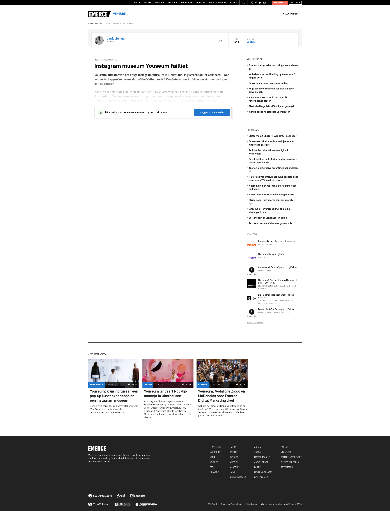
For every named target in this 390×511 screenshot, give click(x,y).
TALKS (233, 447)
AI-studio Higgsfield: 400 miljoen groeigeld (272, 106)
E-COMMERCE (216, 447)
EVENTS (233, 452)
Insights (159, 3)
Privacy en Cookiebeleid (232, 504)
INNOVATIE (214, 472)
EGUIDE (257, 467)
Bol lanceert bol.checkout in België (268, 218)
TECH (212, 467)
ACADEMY (234, 467)
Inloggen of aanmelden (211, 112)
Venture (98, 23)
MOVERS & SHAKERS (263, 472)
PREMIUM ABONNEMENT (291, 457)
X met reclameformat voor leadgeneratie (271, 195)
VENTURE (214, 462)
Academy (200, 3)
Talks (137, 3)
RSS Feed (212, 504)
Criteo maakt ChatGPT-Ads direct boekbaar (272, 136)
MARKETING (215, 452)
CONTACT (285, 447)
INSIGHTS (234, 457)
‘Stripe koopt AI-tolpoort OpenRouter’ (269, 112)
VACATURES (286, 452)
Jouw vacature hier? (255, 323)
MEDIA (212, 457)
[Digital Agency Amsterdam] (100, 496)
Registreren (280, 3)
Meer (232, 3)
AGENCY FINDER (261, 462)
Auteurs (172, 3)
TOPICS (257, 452)
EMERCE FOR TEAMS (290, 462)
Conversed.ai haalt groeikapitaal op (268, 83)
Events (147, 3)
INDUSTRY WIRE (261, 477)
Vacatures (186, 3)
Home (90, 23)
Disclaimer (252, 504)
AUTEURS (234, 462)
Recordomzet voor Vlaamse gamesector (271, 223)
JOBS (232, 472)
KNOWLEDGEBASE (238, 477)
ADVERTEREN (287, 467)
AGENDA (257, 447)
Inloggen (295, 3)
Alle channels (291, 14)
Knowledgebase (217, 3)
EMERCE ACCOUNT (262, 457)
